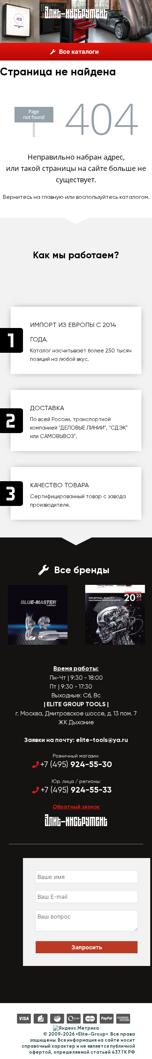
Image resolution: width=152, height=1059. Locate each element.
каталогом (133, 197)
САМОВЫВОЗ (57, 436)
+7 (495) (76, 764)
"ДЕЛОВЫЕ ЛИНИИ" (82, 428)
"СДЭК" (118, 428)
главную (53, 197)
